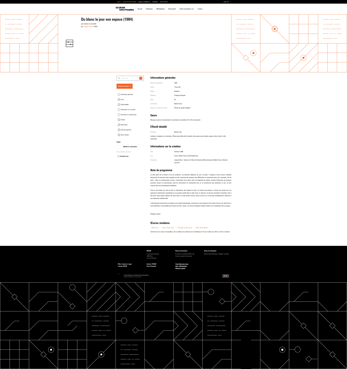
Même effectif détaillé (201, 228)
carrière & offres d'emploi (129, 2)
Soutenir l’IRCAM (151, 264)
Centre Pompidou (151, 266)
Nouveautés (172, 9)
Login (224, 2)
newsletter (155, 2)
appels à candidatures (144, 2)
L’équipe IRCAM (122, 266)
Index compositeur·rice (186, 9)
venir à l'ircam (164, 2)
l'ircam (119, 2)
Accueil (140, 9)
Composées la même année (185, 228)
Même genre (155, 228)
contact (200, 9)
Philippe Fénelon (88, 26)
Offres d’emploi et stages (125, 264)
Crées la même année (168, 228)
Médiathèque (160, 9)
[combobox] (130, 78)
